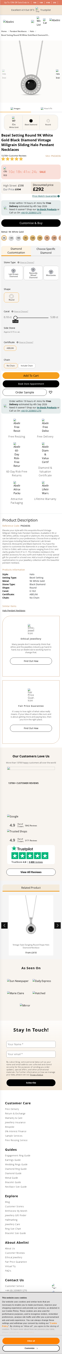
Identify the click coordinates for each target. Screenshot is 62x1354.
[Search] (32, 21)
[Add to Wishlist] (50, 392)
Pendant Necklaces (18, 31)
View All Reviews (31, 872)
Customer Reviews (15, 1252)
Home (4, 31)
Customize (29, 1348)
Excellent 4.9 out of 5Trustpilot (31, 9)
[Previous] (4, 925)
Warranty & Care (14, 1117)
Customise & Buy (31, 223)
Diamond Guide (13, 1173)
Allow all (31, 1341)
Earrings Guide (13, 1159)
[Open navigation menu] (55, 21)
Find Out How (31, 661)
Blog (7, 1201)
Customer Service (14, 1285)
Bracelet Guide (13, 1182)
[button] (31, 237)
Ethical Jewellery (13, 1257)
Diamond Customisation (16, 250)
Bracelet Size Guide (15, 1233)
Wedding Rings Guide (16, 1164)
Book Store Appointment (31, 383)
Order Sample (24, 392)
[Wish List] (38, 21)
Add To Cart (31, 375)
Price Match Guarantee (44, 195)
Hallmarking (11, 1219)
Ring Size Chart (13, 1228)
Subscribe (31, 1082)
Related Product (31, 887)
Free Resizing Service (16, 1140)
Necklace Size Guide (16, 1186)
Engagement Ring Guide (18, 1155)
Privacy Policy (27, 1332)
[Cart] (45, 21)
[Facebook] (54, 1286)
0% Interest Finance (16, 1131)
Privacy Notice (36, 1074)
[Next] (57, 925)
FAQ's (8, 1270)
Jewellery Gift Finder (15, 1215)
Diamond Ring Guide (16, 1168)
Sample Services (14, 1135)
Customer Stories (14, 1206)
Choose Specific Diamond (46, 250)
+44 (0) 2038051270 (31, 212)
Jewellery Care (12, 1224)
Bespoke (9, 1126)
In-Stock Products (47, 209)
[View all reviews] (12, 159)
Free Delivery (12, 1109)
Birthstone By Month (16, 1210)
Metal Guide (11, 1177)
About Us (10, 1248)
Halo (32, 31)
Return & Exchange (15, 1113)
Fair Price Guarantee (16, 1261)
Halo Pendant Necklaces (13, 610)
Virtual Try (10, 1266)
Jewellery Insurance (15, 1122)
